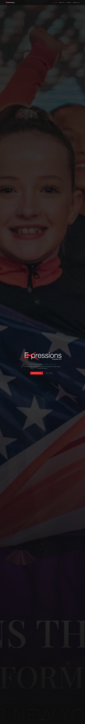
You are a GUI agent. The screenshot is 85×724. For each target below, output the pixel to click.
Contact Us (76, 2)
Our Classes (49, 373)
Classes (68, 2)
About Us (61, 2)
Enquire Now (35, 373)
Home (55, 2)
